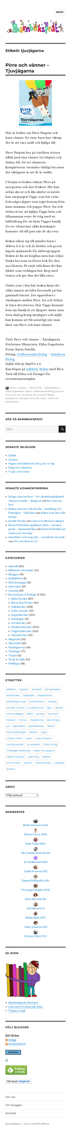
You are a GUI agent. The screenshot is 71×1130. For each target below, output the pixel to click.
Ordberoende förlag (32, 354)
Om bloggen (13, 1105)
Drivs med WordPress (36, 1123)
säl (34, 394)
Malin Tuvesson (18, 387)
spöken (46, 756)
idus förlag (53, 719)
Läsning (13, 590)
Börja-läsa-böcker (22, 602)
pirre (8, 394)
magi (44, 732)
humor (23, 719)
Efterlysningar (17, 582)
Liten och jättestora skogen (47, 520)
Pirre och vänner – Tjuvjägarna (27, 68)
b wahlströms (36, 707)
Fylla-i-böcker (20, 610)
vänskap (23, 398)
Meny (60, 12)
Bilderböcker (19, 598)
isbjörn (28, 391)
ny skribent (33, 744)
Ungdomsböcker (21, 631)
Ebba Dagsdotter (14, 391)
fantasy (40, 713)
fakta (30, 713)
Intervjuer (14, 586)
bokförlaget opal (16, 701)
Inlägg (12, 1039)
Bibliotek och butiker (21, 570)
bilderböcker (45, 695)
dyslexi (59, 707)
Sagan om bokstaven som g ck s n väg (31, 463)
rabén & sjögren (16, 756)
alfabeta (11, 689)
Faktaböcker (18, 606)
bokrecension (37, 701)
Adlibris (32, 369)
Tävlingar (14, 651)
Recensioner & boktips (22, 594)
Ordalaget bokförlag (18, 750)
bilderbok (28, 695)
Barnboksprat (13, 1123)
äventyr (11, 768)
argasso (23, 689)
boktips (52, 701)
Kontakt (10, 1113)
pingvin (59, 391)
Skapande (14, 639)
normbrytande (15, 744)
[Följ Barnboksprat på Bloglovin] (35, 1081)
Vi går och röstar (18, 471)
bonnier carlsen (15, 707)
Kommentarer (17, 1043)
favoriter (53, 713)
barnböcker (13, 695)
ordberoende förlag (43, 391)
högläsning (36, 719)
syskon (28, 762)
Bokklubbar (15, 578)
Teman (12, 655)
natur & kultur (44, 738)
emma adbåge (15, 713)
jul (8, 726)
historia (11, 719)
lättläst (33, 732)
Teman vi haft (16, 1010)
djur (49, 707)
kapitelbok (19, 726)
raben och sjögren (44, 750)
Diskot (12, 455)
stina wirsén (13, 762)
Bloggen (13, 574)
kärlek (51, 726)
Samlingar (17, 618)
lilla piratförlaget (16, 732)
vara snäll (34, 398)
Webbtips (14, 663)
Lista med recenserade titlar (25, 1006)
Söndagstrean (16, 647)
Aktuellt (13, 566)
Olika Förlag (50, 744)
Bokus (44, 369)
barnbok (36, 689)
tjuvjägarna (11, 398)
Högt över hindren (20, 467)
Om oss (10, 1097)
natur (29, 738)
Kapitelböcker (52, 387)
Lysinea (13, 459)
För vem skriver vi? (25, 541)
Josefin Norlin (17, 520)
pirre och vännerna (22, 394)
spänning (33, 756)
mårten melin (14, 738)
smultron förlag (45, 394)
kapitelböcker (36, 726)
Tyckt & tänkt (16, 659)
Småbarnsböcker (21, 627)
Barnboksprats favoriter (23, 1002)
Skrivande (14, 643)
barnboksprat (52, 689)
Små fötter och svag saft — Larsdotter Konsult (36, 537)
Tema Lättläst (43, 762)
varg (42, 398)
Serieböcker (18, 623)
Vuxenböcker (19, 635)
